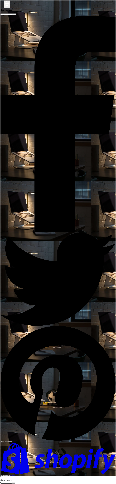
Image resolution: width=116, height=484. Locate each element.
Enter (13, 482)
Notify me (14, 14)
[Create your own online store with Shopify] (58, 474)
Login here (12, 475)
